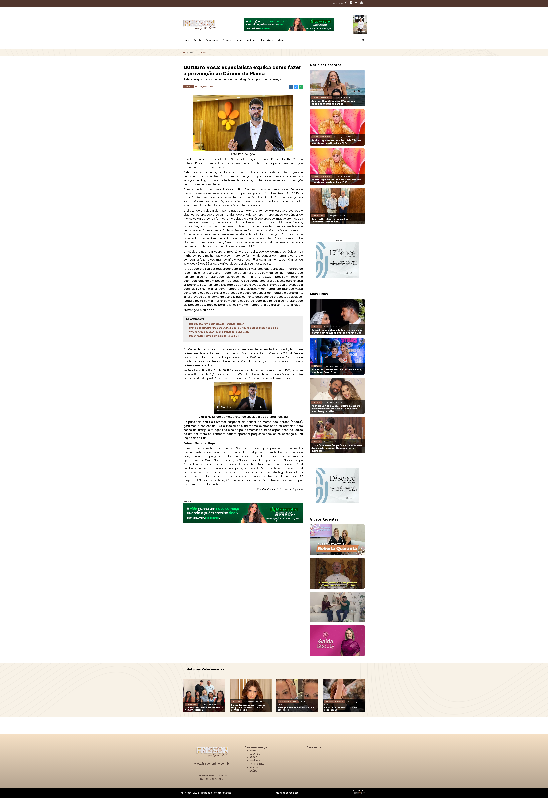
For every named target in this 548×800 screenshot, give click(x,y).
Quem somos (212, 40)
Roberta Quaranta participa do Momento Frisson (216, 324)
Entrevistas (267, 40)
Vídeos (281, 40)
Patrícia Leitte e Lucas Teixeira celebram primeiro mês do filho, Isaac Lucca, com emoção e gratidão (335, 409)
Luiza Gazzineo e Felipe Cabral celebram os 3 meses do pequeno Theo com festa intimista (336, 448)
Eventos (227, 40)
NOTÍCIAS (254, 760)
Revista (197, 40)
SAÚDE (253, 771)
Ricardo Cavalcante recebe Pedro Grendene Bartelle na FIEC (331, 220)
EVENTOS (254, 754)
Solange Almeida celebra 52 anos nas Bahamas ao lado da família (333, 102)
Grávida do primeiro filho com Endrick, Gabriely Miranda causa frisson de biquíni (233, 328)
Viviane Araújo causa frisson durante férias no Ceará (219, 332)
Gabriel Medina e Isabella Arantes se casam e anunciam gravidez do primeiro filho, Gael (336, 331)
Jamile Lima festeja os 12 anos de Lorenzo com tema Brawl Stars (336, 371)
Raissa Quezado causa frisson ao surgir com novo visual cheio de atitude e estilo (248, 707)
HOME (190, 52)
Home (186, 40)
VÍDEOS (253, 767)
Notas (239, 40)
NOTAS (253, 757)
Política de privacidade (286, 792)
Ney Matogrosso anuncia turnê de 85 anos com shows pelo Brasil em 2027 (336, 141)
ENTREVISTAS (257, 764)
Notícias (251, 40)
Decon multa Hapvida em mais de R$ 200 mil (214, 336)
